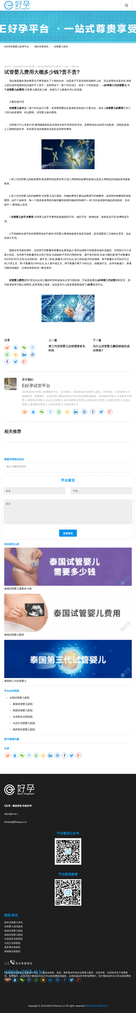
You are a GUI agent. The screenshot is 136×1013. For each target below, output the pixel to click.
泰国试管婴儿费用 (14, 634)
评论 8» (75, 66)
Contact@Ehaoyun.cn (15, 822)
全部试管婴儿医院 (19, 697)
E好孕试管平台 (48, 66)
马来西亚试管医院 (23, 716)
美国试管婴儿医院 (23, 710)
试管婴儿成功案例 (13, 926)
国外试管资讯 (41, 46)
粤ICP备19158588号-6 (96, 1005)
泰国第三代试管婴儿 (15, 680)
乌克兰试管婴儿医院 (24, 723)
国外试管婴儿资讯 (13, 922)
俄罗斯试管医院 (12, 947)
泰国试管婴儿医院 (23, 704)
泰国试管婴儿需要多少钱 (18, 588)
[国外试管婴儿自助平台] (16, 5)
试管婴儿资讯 (61, 46)
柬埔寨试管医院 (12, 951)
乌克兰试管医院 (12, 943)
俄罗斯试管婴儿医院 (24, 729)
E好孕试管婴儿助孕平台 (16, 46)
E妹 (66, 66)
